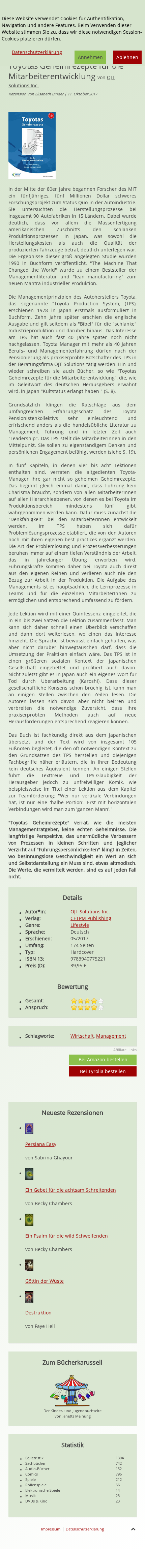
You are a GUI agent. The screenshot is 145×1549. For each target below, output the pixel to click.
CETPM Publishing (90, 918)
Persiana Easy (40, 1144)
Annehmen (90, 57)
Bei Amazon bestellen (103, 1059)
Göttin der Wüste (44, 1281)
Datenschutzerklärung (85, 1528)
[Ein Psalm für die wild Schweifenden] (29, 1219)
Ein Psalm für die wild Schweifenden (66, 1236)
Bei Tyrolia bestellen (103, 1071)
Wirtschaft (82, 1036)
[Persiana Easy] (29, 1128)
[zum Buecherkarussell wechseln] (72, 1390)
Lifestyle (79, 925)
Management (111, 1036)
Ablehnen (127, 57)
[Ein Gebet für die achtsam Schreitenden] (29, 1173)
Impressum (50, 1528)
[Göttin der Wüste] (29, 1265)
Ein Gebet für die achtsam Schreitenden (70, 1190)
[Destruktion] (29, 1296)
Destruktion (38, 1312)
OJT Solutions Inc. (90, 911)
